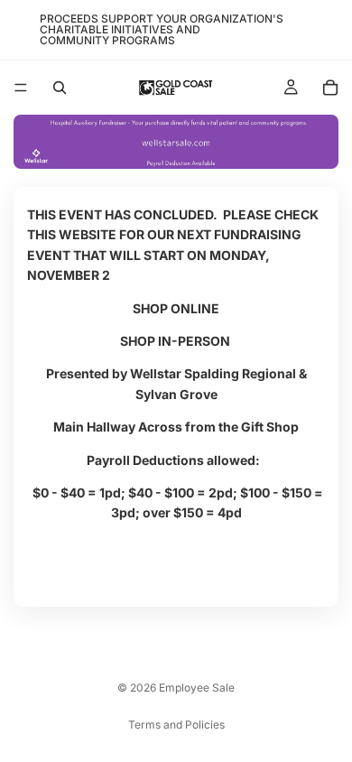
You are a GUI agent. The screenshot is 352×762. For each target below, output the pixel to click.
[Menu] (21, 87)
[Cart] (330, 87)
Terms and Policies (176, 724)
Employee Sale (197, 687)
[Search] (59, 87)
